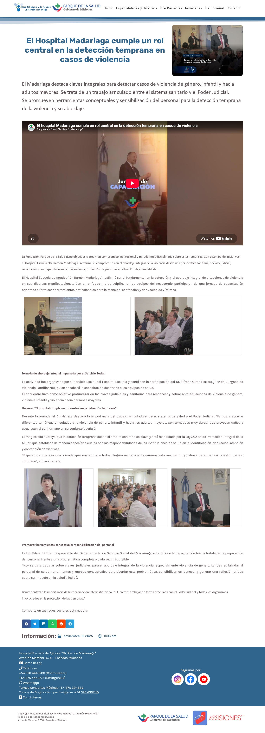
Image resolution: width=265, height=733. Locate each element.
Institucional (214, 8)
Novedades (193, 8)
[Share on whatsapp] (52, 624)
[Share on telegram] (70, 624)
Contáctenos (32, 697)
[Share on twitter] (35, 624)
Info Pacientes (171, 8)
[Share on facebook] (26, 624)
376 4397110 (90, 692)
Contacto (234, 8)
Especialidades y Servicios (136, 8)
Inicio (109, 8)
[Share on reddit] (61, 624)
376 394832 (74, 687)
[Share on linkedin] (43, 624)
